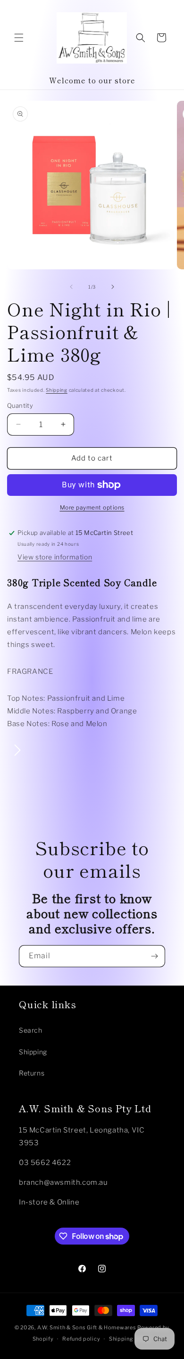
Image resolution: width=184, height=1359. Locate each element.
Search (30, 1030)
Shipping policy (130, 1338)
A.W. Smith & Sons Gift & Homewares (86, 1327)
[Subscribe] (154, 956)
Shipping (56, 390)
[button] (18, 37)
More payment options (92, 507)
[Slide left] (71, 286)
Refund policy (81, 1338)
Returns (31, 1073)
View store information (54, 557)
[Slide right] (112, 286)
